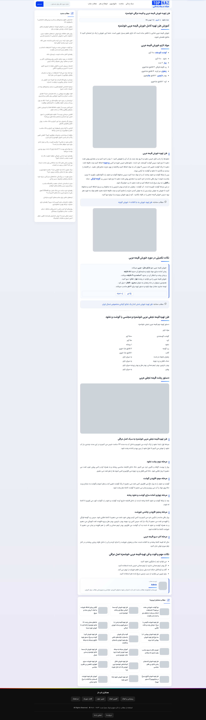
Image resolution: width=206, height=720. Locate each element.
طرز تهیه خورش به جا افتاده (141, 202)
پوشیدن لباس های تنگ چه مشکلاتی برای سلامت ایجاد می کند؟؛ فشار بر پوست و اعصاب (55, 164)
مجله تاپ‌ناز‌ (160, 4)
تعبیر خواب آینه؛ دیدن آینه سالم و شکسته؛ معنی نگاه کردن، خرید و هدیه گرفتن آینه (56, 42)
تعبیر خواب (100, 699)
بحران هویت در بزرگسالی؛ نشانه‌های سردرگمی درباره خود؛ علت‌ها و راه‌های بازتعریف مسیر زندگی (54, 178)
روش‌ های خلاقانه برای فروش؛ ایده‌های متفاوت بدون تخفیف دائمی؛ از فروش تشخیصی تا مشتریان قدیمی (56, 35)
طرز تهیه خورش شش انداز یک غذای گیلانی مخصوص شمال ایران (127, 304)
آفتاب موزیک (87, 699)
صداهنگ (76, 699)
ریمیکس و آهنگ (127, 699)
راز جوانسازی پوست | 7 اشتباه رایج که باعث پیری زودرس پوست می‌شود (55, 150)
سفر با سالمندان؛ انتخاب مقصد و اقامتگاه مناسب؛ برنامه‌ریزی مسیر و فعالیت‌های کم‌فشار (57, 185)
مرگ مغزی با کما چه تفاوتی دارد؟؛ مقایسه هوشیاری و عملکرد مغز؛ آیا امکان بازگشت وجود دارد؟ (55, 171)
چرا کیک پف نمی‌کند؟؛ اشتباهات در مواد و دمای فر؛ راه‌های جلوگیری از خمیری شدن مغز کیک (56, 74)
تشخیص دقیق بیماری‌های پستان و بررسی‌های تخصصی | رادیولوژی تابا (55, 21)
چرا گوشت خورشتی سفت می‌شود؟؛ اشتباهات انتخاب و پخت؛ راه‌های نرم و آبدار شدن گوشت (55, 48)
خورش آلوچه (123, 202)
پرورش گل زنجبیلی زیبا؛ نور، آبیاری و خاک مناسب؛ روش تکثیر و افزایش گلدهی (55, 122)
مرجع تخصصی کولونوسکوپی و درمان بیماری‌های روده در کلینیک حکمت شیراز (55, 88)
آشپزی (157, 20)
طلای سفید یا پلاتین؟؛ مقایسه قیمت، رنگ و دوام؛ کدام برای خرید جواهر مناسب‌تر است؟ (55, 143)
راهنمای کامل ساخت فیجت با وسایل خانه (59, 54)
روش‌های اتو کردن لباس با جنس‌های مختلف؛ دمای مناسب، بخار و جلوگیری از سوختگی (56, 210)
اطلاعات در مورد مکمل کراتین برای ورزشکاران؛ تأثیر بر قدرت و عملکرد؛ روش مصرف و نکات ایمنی (56, 60)
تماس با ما (98, 715)
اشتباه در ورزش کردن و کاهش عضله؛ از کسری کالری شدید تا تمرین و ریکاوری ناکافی (56, 67)
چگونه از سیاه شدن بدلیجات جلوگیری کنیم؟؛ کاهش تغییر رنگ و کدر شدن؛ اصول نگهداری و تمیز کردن (55, 136)
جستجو (39, 4)
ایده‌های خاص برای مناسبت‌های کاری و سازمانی (57, 197)
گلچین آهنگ (113, 699)
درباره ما (109, 715)
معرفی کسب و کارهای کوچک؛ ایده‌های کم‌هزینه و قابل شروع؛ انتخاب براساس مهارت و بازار (56, 28)
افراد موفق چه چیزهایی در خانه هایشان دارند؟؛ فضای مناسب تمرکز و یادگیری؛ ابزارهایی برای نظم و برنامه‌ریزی (55, 95)
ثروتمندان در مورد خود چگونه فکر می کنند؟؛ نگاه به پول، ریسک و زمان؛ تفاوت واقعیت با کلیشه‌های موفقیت (55, 102)
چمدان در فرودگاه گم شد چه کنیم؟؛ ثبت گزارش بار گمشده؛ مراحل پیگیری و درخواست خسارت (57, 81)
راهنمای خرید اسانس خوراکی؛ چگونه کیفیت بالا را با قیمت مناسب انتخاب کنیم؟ (56, 157)
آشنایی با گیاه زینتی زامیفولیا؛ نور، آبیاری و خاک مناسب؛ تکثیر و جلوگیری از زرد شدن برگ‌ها (55, 129)
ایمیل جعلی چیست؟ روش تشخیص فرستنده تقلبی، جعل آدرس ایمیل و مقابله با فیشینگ (55, 217)
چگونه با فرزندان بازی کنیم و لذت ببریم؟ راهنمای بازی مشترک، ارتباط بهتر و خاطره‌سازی (56, 203)
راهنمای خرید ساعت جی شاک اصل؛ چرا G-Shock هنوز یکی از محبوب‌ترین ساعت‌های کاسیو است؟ (56, 191)
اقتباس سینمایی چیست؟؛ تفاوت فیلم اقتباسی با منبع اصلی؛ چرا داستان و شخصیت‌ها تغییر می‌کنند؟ (56, 115)
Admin (154, 584)
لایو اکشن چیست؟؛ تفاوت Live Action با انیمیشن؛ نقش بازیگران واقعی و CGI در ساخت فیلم (55, 108)
